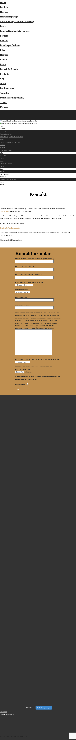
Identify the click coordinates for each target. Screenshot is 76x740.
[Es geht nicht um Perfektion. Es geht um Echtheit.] (19, 627)
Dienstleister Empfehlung (11, 97)
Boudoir (4, 40)
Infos (2, 50)
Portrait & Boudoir (9, 69)
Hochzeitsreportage (9, 16)
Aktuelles (4, 93)
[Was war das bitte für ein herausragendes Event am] (57, 658)
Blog (2, 78)
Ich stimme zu (20, 384)
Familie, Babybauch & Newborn (15, 31)
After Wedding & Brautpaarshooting (17, 21)
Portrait (4, 35)
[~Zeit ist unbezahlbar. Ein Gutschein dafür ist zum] (57, 566)
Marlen (3, 102)
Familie (3, 59)
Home (3, 2)
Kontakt (4, 107)
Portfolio (4, 7)
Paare (3, 26)
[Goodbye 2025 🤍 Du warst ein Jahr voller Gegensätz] (19, 566)
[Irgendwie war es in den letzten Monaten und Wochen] (19, 492)
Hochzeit (4, 12)
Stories (3, 83)
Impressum (3, 712)
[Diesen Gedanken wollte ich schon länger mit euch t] (57, 432)
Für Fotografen (7, 88)
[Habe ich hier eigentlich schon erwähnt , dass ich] (57, 470)
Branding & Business (9, 45)
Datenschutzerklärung (22, 379)
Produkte (4, 74)
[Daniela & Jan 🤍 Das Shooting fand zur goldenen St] (19, 410)
